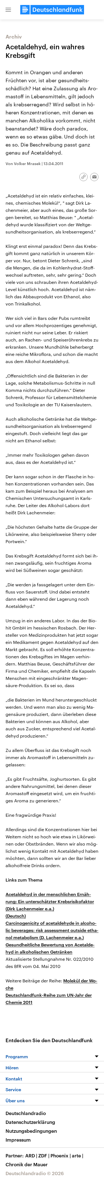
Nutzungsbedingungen (31, 1131)
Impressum (18, 1139)
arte (77, 1155)
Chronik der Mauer (27, 1164)
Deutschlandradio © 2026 (35, 1173)
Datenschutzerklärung (30, 1122)
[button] (8, 9)
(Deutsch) (16, 915)
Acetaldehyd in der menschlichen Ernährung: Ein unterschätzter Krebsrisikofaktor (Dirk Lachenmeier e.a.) (50, 901)
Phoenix (60, 1155)
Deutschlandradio (26, 1113)
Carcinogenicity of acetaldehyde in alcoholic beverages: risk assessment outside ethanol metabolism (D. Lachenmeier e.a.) (52, 930)
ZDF (43, 1155)
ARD (31, 1155)
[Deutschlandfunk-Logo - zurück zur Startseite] (52, 9)
